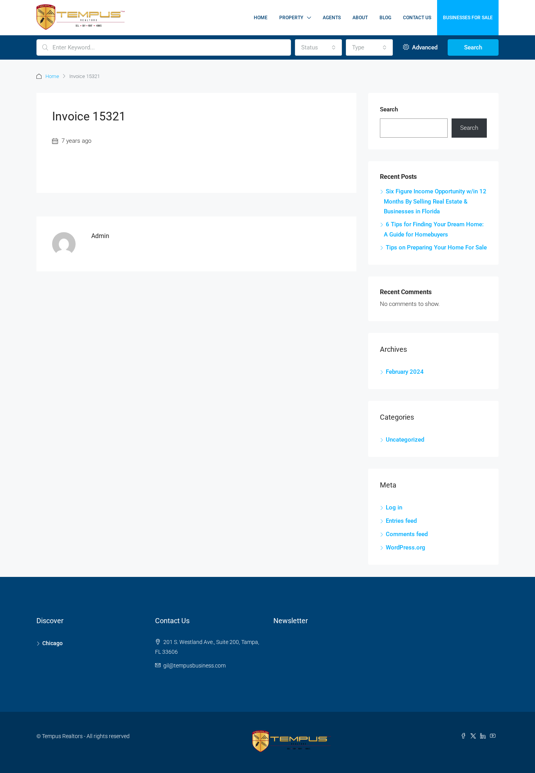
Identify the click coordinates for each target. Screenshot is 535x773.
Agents (332, 17)
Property (291, 17)
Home (261, 17)
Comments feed (407, 534)
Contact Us (417, 17)
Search (473, 47)
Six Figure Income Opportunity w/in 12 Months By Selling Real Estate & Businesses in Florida (435, 201)
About (360, 17)
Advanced (423, 47)
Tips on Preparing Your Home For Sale (436, 247)
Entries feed (401, 520)
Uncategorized (405, 439)
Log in (394, 507)
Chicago (52, 643)
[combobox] (318, 47)
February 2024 (405, 371)
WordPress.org (405, 547)
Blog (385, 17)
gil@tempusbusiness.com (194, 665)
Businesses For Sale (468, 17)
